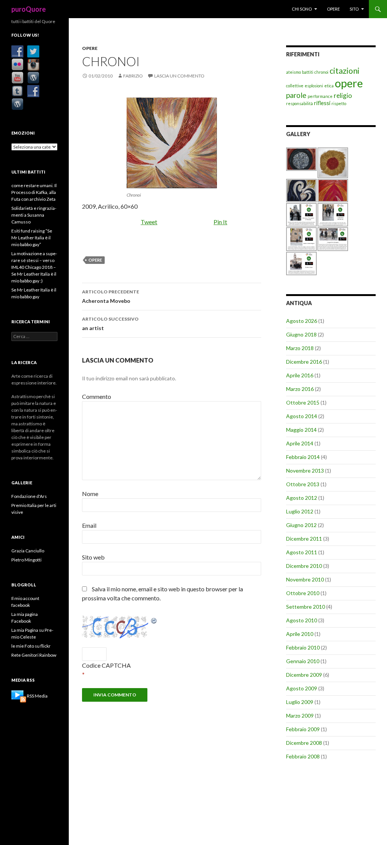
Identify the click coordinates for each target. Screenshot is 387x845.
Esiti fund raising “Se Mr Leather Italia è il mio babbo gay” (31, 237)
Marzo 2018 (300, 348)
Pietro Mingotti (26, 560)
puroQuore (28, 9)
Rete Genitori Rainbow (33, 655)
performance (320, 96)
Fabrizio (133, 76)
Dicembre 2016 (304, 361)
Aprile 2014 (299, 443)
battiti (307, 72)
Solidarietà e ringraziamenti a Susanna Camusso (33, 215)
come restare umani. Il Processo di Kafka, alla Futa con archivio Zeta (34, 192)
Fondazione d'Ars (29, 496)
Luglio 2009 (299, 702)
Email (89, 525)
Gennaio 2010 (302, 661)
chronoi (321, 72)
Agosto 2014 (301, 416)
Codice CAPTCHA (106, 665)
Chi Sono (302, 8)
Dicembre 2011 (304, 538)
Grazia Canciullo (27, 551)
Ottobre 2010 (302, 593)
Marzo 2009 (300, 715)
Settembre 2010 (305, 606)
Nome (90, 493)
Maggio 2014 (301, 429)
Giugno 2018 (301, 334)
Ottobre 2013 (302, 484)
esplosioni (314, 85)
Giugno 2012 (301, 525)
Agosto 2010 (301, 620)
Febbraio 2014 (303, 457)
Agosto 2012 (301, 498)
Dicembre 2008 (304, 743)
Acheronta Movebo (110, 296)
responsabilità (299, 103)
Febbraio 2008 (303, 756)
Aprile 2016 (299, 375)
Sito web (93, 557)
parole (296, 95)
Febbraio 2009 (303, 729)
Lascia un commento (179, 76)
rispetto (338, 103)
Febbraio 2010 (303, 647)
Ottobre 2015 (302, 402)
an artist (110, 323)
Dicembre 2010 (304, 566)
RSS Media (37, 696)
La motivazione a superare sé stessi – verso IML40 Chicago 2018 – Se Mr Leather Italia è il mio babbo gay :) (34, 267)
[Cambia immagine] (154, 619)
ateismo (293, 72)
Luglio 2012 (299, 511)
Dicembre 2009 (304, 674)
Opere (333, 8)
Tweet (149, 221)
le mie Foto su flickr (31, 646)
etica (329, 85)
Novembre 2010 (305, 579)
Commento (96, 396)
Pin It (220, 221)
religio (343, 95)
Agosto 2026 (301, 321)
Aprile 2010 (299, 634)
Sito (354, 8)
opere (95, 259)
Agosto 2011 (301, 552)
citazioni (344, 71)
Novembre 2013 (305, 470)
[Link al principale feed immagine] (18, 696)
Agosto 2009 (301, 688)
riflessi (322, 103)
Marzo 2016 (300, 389)
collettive (294, 85)
